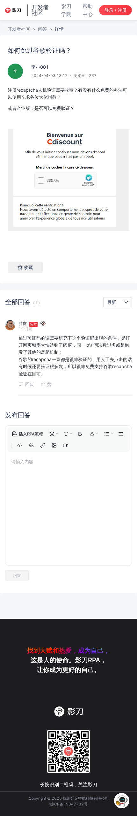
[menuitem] (27, 434)
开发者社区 (19, 29)
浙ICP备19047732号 (68, 804)
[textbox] (68, 168)
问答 (42, 29)
